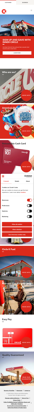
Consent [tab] (6, 181)
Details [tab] (17, 181)
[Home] (4, 11)
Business (25, 2)
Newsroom (19, 390)
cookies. (23, 192)
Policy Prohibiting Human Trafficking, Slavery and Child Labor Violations (17, 403)
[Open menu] (31, 10)
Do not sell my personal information (16, 405)
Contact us (27, 390)
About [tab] (28, 181)
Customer (8, 2)
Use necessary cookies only (17, 234)
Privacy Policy (16, 400)
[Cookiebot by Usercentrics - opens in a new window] (24, 176)
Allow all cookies (17, 224)
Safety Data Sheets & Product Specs (17, 407)
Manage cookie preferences (12, 398)
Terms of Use (25, 398)
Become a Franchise (9, 390)
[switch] (29, 205)
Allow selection (17, 229)
